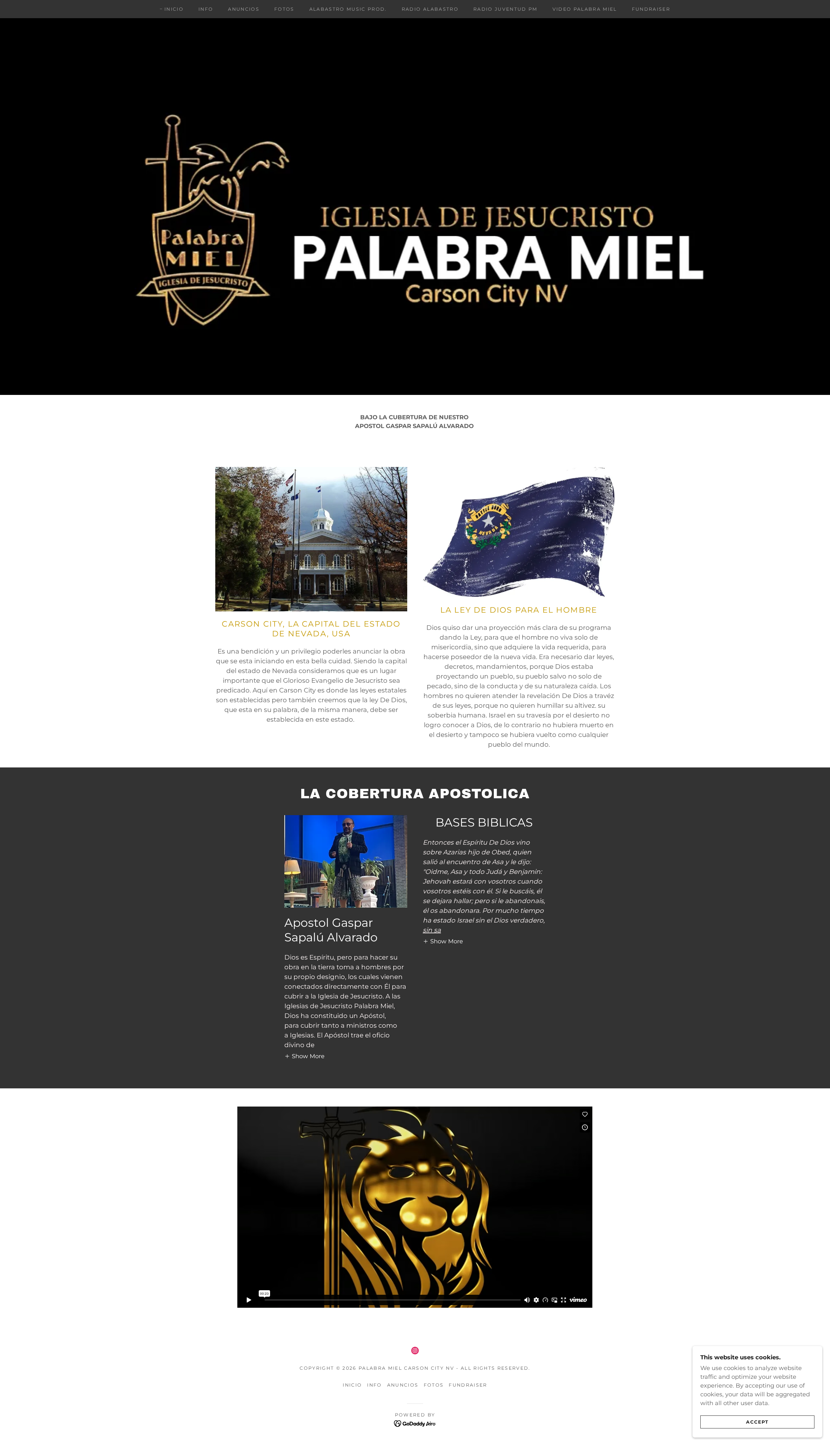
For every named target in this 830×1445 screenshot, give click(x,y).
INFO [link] (205, 9)
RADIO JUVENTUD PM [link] (505, 9)
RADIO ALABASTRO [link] (430, 9)
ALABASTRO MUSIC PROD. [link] (348, 9)
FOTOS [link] (284, 9)
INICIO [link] (174, 9)
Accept (757, 1422)
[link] (415, 1350)
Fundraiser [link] (651, 9)
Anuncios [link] (243, 9)
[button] (304, 1056)
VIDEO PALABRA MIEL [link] (584, 9)
